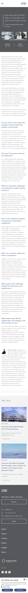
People (3, 543)
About (3, 552)
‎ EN (5, 568)
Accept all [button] (7, 590)
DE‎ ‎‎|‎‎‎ (2, 568)
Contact (14, 521)
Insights (4, 547)
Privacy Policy (14, 585)
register (14, 502)
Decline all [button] (20, 590)
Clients (3, 529)
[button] (2, 3)
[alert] (14, 585)
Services (4, 538)
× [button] (26, 579)
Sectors (3, 533)
